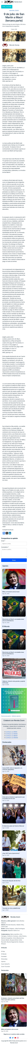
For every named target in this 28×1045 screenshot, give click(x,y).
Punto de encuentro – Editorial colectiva (11, 716)
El (3, 626)
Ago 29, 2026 (5, 593)
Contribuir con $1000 (11, 732)
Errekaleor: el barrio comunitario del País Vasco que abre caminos (12, 998)
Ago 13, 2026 (5, 771)
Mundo (7, 626)
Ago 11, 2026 (5, 827)
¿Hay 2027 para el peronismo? (11, 853)
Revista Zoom (15, 917)
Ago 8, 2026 (5, 882)
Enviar (14, 560)
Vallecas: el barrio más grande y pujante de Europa (13, 681)
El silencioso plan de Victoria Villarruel (13, 826)
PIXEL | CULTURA (6, 6)
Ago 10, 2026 (5, 855)
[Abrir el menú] (2, 2)
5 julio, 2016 (14, 29)
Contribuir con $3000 (11, 734)
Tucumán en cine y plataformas (11, 908)
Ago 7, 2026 (5, 910)
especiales (11, 10)
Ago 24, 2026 (5, 622)
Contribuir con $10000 (11, 737)
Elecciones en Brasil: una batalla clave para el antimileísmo (13, 619)
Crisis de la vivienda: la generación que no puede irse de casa (13, 797)
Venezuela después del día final (11, 880)
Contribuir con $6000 (11, 735)
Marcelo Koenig (14, 45)
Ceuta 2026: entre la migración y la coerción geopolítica (12, 768)
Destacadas (6, 742)
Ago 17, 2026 (5, 684)
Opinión (17, 10)
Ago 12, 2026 (5, 800)
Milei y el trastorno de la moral (10, 591)
